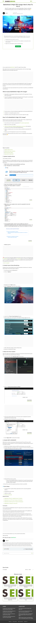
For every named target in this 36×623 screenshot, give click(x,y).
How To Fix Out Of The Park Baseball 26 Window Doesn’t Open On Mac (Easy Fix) (10, 586)
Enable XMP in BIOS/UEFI (9, 154)
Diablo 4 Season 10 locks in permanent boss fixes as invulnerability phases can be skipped (26, 618)
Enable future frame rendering (9, 151)
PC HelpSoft (5, 258)
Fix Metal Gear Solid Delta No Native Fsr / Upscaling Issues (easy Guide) (9, 612)
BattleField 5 (13, 537)
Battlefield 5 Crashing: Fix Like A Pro (10, 503)
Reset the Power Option (8, 152)
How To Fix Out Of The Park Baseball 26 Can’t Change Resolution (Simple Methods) (25, 586)
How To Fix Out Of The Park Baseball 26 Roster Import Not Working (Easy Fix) (25, 598)
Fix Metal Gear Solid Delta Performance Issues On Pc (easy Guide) (9, 617)
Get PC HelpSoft (6, 263)
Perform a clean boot (8, 494)
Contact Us (25, 621)
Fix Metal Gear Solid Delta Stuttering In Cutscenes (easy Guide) (9, 614)
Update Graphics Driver (8, 149)
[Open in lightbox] (18, 295)
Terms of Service (20, 621)
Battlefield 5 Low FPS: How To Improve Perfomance (13, 500)
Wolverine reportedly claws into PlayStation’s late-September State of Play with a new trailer (26, 614)
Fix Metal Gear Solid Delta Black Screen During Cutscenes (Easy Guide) (9, 609)
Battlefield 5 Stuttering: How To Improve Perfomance (13, 501)
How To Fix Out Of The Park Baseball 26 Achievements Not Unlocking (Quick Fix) (10, 598)
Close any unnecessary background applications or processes (15, 126)
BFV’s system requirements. (24, 123)
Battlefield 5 (12, 67)
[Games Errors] (10, 1)
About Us (10, 621)
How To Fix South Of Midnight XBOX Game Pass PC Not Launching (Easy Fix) (25, 612)
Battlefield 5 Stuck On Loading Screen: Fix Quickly (13, 498)
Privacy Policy (15, 621)
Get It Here (18, 46)
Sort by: (26, 569)
